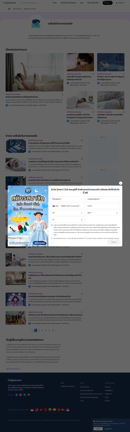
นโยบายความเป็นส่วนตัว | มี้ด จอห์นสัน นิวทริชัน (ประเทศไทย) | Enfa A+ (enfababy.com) (95, 238)
